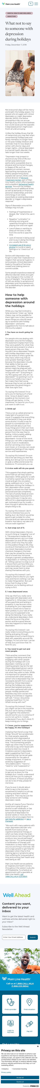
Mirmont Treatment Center (16, 179)
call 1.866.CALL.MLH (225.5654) (16, 875)
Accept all (20, 1077)
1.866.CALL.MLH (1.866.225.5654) (23, 984)
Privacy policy (6, 1072)
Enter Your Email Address (13, 937)
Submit (33, 937)
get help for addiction (14, 819)
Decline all (20, 1082)
